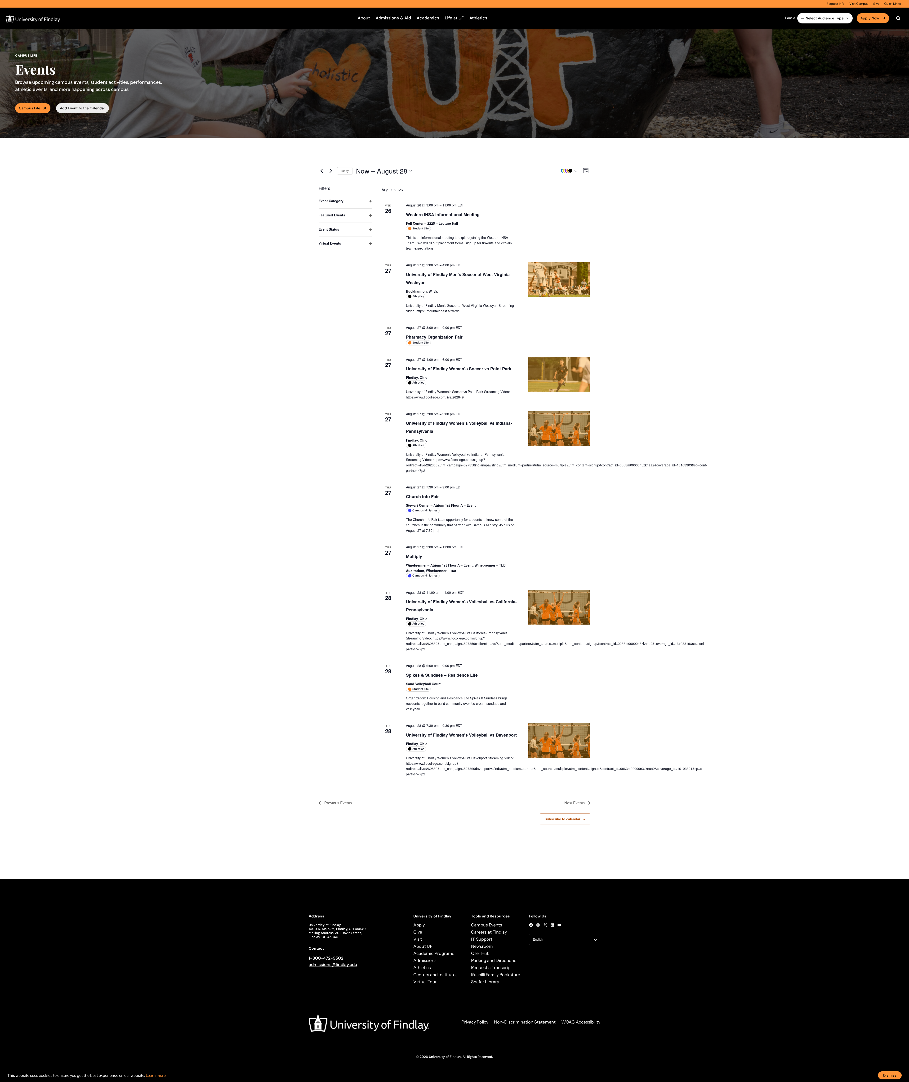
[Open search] (898, 18)
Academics (428, 18)
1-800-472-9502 (326, 958)
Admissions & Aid (393, 18)
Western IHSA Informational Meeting (443, 214)
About (364, 18)
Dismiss (889, 1075)
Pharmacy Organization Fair (434, 337)
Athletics (478, 18)
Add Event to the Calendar (82, 108)
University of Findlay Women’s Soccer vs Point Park (458, 369)
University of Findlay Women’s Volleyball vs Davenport (461, 735)
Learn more (156, 1075)
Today (345, 171)
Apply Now (869, 18)
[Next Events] (331, 171)
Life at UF (454, 18)
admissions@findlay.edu (333, 964)
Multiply (414, 556)
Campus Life (29, 108)
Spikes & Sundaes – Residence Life (442, 675)
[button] (567, 171)
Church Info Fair (422, 496)
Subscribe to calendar (562, 819)
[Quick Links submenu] (902, 4)
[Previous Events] (321, 171)
